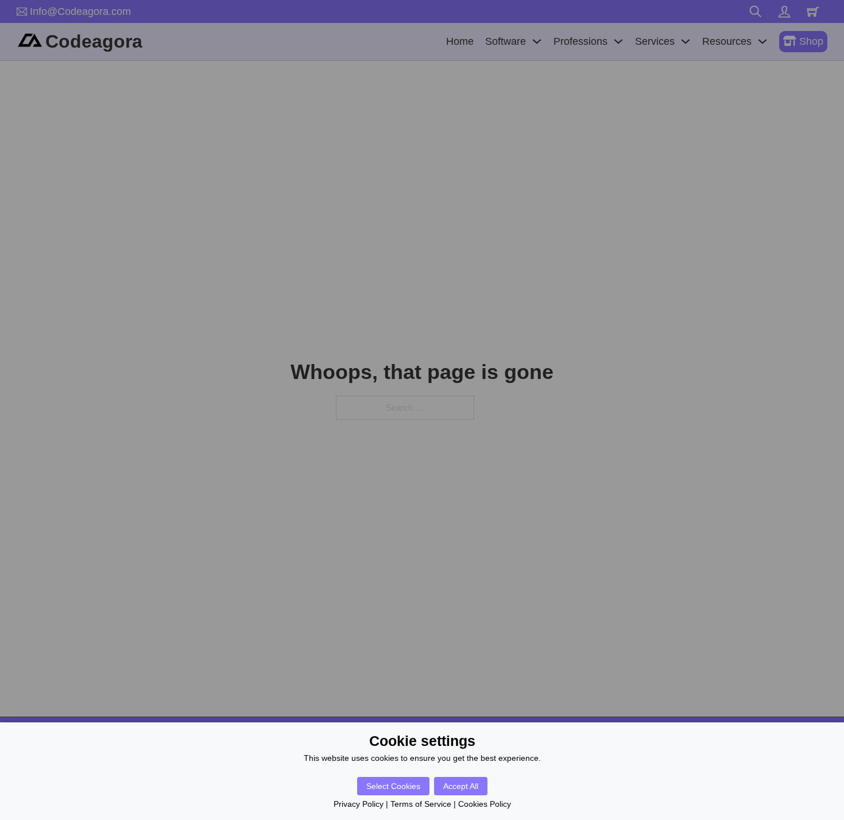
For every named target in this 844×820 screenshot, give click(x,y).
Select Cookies (393, 786)
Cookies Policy (484, 804)
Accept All (460, 786)
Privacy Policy (359, 804)
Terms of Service (420, 804)
